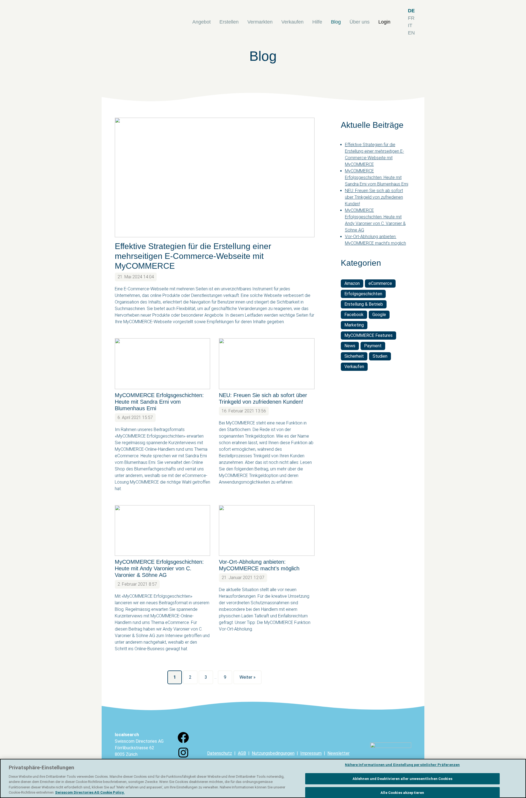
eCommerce (380, 283)
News (349, 345)
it (410, 25)
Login (384, 22)
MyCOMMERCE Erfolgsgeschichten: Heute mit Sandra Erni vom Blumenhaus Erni (159, 401)
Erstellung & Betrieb (363, 304)
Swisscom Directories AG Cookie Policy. (90, 792)
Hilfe (317, 22)
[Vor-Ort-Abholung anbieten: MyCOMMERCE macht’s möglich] (266, 530)
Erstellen (229, 22)
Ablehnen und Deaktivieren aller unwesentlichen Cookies (402, 779)
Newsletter (338, 753)
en (411, 33)
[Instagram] (183, 757)
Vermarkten (260, 22)
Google (379, 314)
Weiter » (247, 677)
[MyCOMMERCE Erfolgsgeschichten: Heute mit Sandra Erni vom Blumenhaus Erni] (162, 363)
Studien (380, 356)
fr (411, 18)
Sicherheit (354, 356)
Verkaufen (292, 22)
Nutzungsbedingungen (273, 753)
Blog (336, 22)
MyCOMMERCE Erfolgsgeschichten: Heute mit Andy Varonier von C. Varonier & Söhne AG (159, 568)
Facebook (354, 314)
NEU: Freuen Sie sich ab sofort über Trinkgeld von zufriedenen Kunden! (374, 197)
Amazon (352, 283)
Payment (373, 345)
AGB (242, 753)
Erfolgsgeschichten (363, 293)
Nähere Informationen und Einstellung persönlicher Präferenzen (402, 765)
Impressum (311, 753)
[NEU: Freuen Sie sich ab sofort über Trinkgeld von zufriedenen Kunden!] (266, 363)
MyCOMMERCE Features (368, 335)
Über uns (360, 22)
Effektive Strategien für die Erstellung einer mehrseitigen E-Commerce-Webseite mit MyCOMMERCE (193, 256)
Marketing (354, 325)
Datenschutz (219, 753)
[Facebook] (183, 742)
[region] (263, 778)
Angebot (201, 22)
